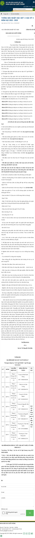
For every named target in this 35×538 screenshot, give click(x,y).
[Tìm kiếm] (33, 9)
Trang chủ (5, 14)
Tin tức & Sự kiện (15, 14)
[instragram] (29, 533)
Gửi (30, 513)
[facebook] (24, 533)
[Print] (32, 25)
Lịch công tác (27, 6)
